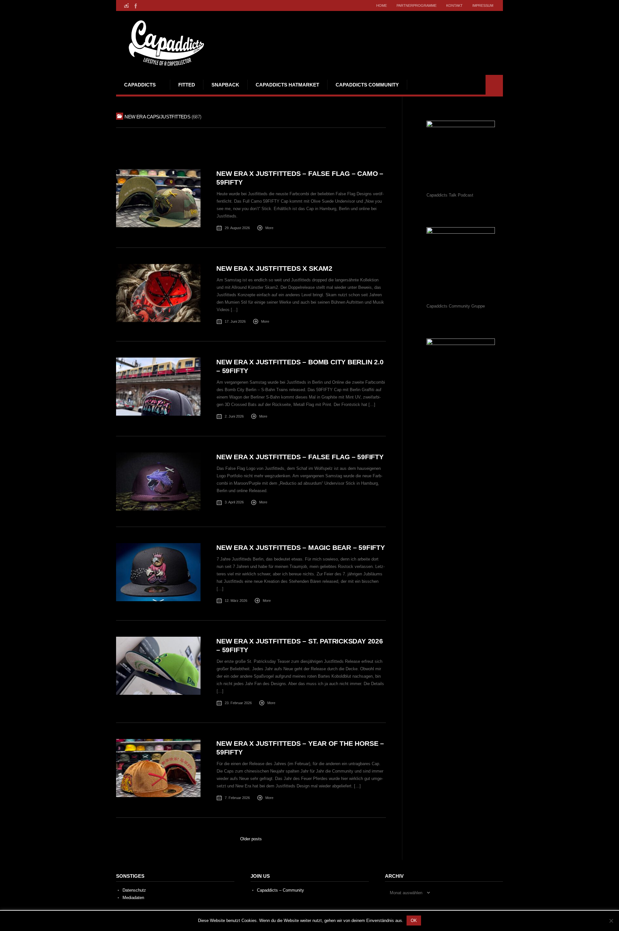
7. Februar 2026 (237, 798)
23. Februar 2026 (238, 703)
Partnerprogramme (417, 5)
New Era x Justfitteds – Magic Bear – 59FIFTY (300, 547)
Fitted (186, 84)
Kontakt (454, 5)
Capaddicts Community (367, 84)
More (269, 228)
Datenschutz (134, 890)
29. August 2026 (237, 228)
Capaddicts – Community (280, 890)
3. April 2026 (234, 502)
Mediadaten (133, 897)
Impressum (482, 5)
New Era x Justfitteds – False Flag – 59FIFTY (300, 456)
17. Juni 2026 (235, 321)
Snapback (225, 84)
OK (414, 920)
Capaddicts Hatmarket (287, 84)
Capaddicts (140, 84)
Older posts (251, 838)
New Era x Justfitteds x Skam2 (274, 268)
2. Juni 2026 (234, 416)
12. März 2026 (236, 600)
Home (381, 5)
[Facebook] (135, 5)
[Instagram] (126, 5)
